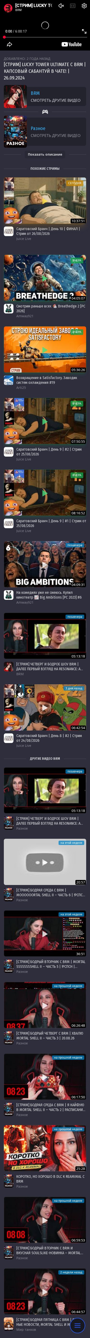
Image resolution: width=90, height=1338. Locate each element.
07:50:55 (78, 441)
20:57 (80, 882)
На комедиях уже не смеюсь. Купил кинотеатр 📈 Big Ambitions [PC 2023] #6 (49, 595)
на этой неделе (71, 843)
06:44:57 (78, 1312)
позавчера (74, 545)
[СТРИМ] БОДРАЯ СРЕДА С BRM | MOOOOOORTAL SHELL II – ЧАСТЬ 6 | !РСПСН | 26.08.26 (50, 895)
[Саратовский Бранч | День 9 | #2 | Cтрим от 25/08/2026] (45, 421)
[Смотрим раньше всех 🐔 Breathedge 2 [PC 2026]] (45, 278)
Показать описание (45, 154)
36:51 (80, 954)
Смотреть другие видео (56, 100)
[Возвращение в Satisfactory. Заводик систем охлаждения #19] (45, 349)
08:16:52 (78, 513)
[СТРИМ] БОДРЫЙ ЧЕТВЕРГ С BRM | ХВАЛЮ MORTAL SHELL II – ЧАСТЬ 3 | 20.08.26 (49, 1035)
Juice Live (23, 238)
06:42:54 (78, 728)
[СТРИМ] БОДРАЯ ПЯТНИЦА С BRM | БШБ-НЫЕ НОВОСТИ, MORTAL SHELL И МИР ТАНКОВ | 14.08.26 (48, 1324)
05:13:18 (78, 656)
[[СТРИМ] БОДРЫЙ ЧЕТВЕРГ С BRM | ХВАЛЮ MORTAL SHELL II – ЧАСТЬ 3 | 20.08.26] (45, 1005)
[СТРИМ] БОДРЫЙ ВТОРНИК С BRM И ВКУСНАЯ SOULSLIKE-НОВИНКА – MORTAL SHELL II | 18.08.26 (48, 1253)
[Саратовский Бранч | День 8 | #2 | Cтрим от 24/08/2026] (45, 707)
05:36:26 (78, 370)
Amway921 (25, 316)
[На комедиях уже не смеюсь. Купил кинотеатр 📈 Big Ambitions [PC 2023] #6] (45, 564)
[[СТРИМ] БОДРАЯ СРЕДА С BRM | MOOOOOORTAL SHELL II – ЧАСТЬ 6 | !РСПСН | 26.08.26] (45, 862)
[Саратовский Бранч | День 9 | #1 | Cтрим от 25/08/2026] (45, 493)
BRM (35, 93)
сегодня (74, 183)
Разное (38, 128)
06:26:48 (78, 1025)
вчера (76, 260)
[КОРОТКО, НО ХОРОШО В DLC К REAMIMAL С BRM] (45, 1148)
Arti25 (21, 387)
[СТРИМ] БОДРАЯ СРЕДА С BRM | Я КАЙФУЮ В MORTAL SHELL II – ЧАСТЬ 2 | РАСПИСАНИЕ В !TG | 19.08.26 (50, 1110)
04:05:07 (78, 298)
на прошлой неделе (68, 986)
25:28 (80, 1168)
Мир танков (26, 1329)
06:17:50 (78, 1097)
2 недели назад (71, 1272)
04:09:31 (78, 584)
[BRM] (8, 666)
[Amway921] (8, 308)
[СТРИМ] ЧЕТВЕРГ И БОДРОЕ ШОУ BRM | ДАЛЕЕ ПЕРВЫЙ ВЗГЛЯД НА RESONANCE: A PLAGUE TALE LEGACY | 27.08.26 (48, 669)
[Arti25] (8, 380)
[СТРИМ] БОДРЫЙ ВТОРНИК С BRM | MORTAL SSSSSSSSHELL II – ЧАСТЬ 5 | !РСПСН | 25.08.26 (50, 966)
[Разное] (8, 823)
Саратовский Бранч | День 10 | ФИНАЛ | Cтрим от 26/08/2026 (48, 231)
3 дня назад (74, 688)
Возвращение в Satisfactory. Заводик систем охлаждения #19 (46, 380)
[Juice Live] (8, 231)
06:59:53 (78, 1240)
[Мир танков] (8, 1324)
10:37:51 (78, 221)
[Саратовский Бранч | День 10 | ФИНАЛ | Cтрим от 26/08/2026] (45, 200)
